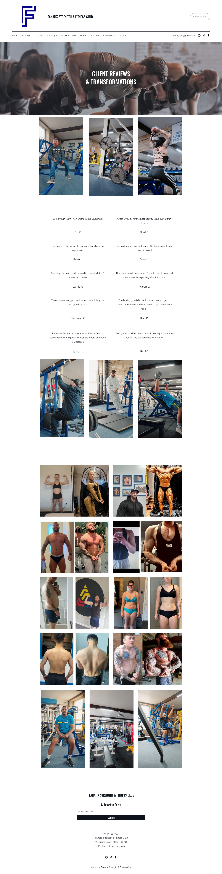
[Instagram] (199, 35)
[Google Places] (208, 35)
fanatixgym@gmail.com (183, 35)
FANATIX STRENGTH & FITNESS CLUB (70, 16)
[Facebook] (203, 35)
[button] (79, 191)
